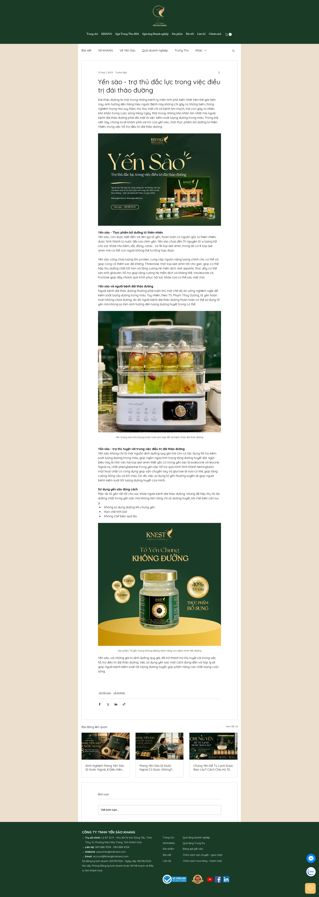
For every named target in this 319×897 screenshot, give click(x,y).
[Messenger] (311, 858)
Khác (199, 50)
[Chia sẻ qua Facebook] (99, 704)
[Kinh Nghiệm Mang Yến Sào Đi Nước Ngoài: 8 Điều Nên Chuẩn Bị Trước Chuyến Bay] (106, 746)
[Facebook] (218, 879)
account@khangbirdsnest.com (110, 856)
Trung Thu (182, 50)
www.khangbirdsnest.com (111, 851)
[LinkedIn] (226, 879)
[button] (233, 50)
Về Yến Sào (127, 50)
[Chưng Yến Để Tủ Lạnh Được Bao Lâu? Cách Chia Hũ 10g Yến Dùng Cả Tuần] (213, 746)
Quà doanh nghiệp (155, 50)
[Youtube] (210, 879)
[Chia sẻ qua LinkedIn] (115, 704)
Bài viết (86, 50)
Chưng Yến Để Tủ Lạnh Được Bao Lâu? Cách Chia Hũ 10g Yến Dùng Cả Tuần (213, 767)
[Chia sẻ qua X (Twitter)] (107, 704)
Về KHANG (105, 50)
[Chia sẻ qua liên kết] (124, 704)
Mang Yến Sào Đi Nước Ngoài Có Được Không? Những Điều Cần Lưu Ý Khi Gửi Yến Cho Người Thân (157, 767)
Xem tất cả (232, 726)
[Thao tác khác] (219, 73)
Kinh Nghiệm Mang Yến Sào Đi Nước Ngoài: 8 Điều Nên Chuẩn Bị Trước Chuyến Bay (105, 767)
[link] (228, 34)
